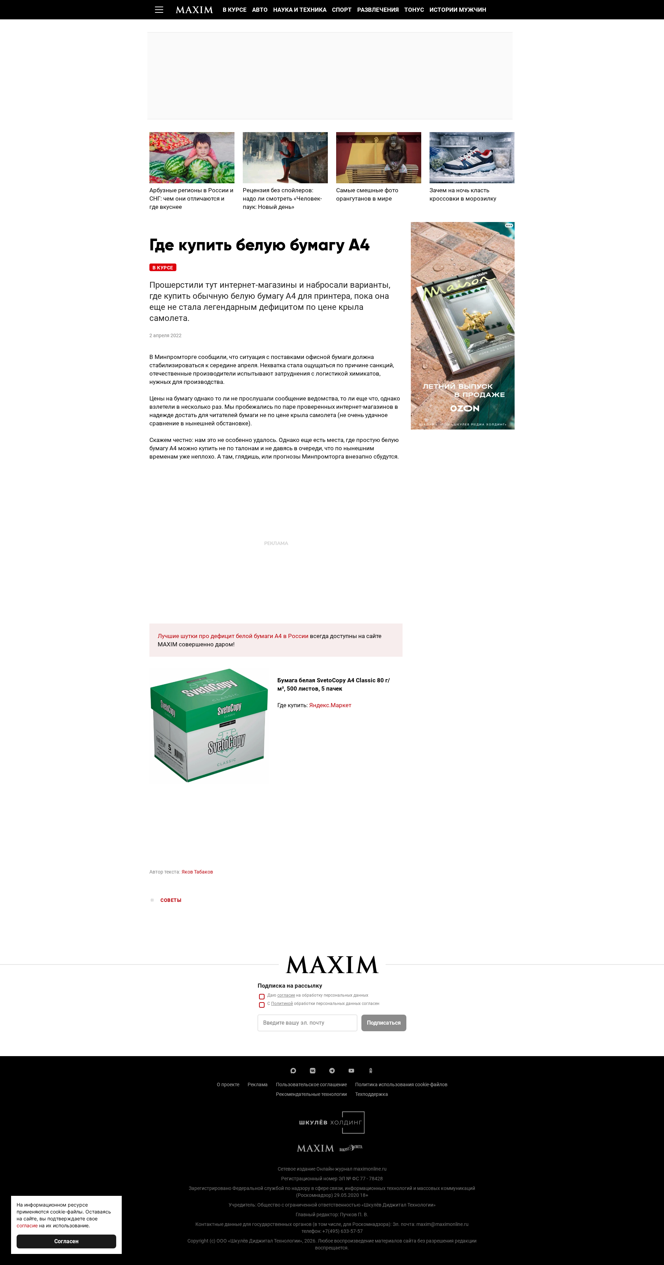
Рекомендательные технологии (311, 1094)
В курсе (235, 9)
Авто (260, 9)
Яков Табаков (197, 872)
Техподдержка (371, 1094)
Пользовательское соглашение (311, 1084)
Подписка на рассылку (290, 985)
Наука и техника (299, 9)
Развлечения (378, 9)
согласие (286, 995)
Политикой (282, 1003)
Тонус (414, 9)
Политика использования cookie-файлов (401, 1084)
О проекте (228, 1084)
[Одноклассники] (371, 1070)
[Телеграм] (332, 1070)
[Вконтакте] (312, 1070)
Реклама (258, 1084)
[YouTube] (351, 1070)
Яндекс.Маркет (330, 705)
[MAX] (293, 1070)
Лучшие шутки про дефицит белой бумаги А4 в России (233, 635)
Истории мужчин (458, 9)
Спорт (342, 9)
